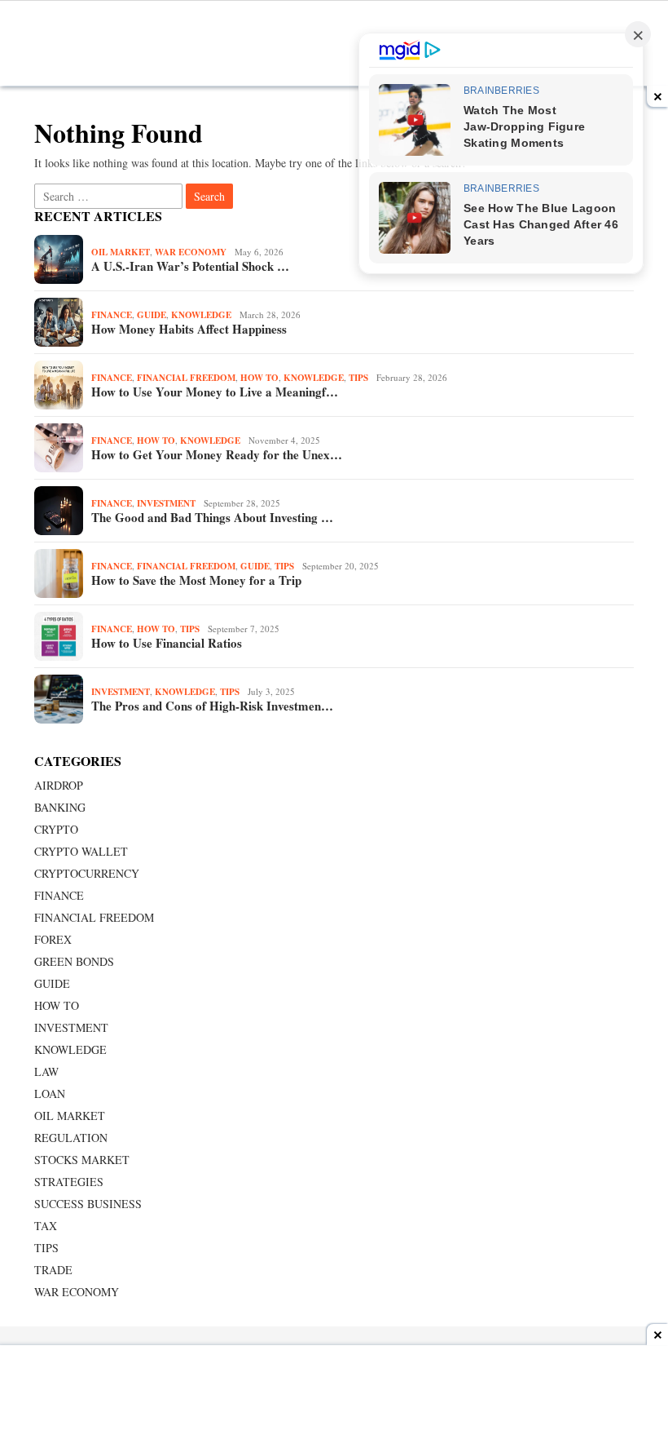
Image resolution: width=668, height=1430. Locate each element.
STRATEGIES (68, 1181)
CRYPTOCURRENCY (86, 873)
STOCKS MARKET (82, 1159)
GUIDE (151, 314)
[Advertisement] (334, 1389)
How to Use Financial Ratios (166, 642)
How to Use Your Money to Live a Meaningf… (214, 391)
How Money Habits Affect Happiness (189, 328)
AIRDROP (58, 785)
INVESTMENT (166, 503)
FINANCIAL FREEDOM (186, 377)
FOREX (53, 939)
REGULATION (71, 1137)
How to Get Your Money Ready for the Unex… (216, 454)
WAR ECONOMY (190, 252)
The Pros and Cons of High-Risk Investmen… (212, 705)
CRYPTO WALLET (81, 851)
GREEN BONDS (74, 961)
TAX (45, 1225)
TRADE (53, 1269)
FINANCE (111, 314)
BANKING (60, 807)
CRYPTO (56, 829)
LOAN (49, 1093)
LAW (46, 1071)
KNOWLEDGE (201, 314)
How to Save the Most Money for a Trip (196, 580)
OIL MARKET (120, 252)
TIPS (358, 377)
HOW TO (259, 377)
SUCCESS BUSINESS (88, 1203)
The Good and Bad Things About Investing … (212, 517)
